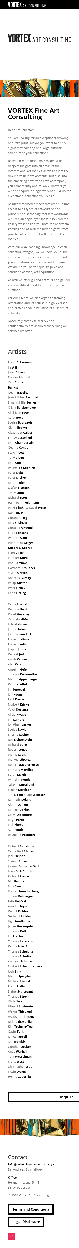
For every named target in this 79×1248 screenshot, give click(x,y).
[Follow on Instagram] (11, 1236)
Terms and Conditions (31, 1209)
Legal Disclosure (26, 1221)
